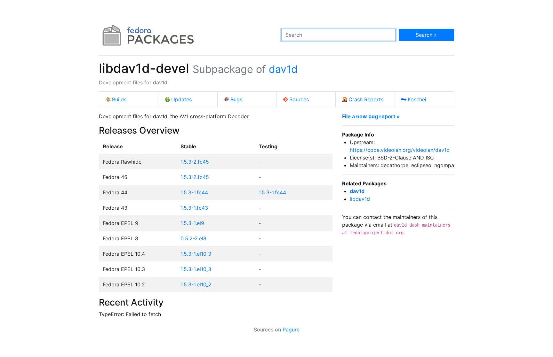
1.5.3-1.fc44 (194, 192)
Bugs (236, 99)
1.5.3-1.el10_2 (196, 284)
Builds (119, 99)
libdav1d (360, 199)
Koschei (417, 99)
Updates (181, 99)
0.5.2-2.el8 (193, 238)
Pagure (291, 329)
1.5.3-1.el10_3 (195, 254)
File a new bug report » (371, 116)
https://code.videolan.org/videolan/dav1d (400, 150)
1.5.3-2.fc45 (194, 162)
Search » (426, 35)
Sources (299, 99)
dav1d (283, 69)
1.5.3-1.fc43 (194, 208)
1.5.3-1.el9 (192, 223)
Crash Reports (366, 99)
